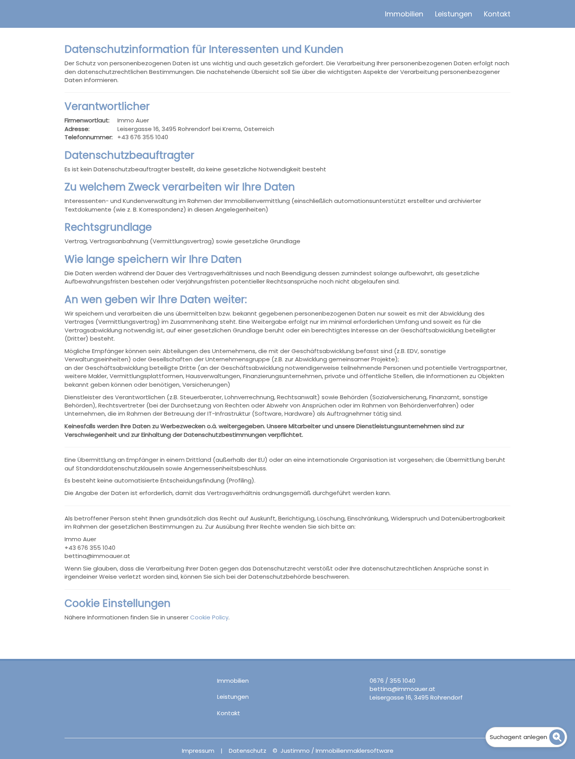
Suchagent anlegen (518, 737)
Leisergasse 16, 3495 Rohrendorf (416, 697)
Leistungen (453, 14)
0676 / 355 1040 (392, 680)
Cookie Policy (209, 617)
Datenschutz (247, 750)
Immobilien (404, 14)
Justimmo (295, 750)
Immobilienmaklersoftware (355, 750)
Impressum (198, 750)
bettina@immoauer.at (402, 689)
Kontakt (497, 14)
